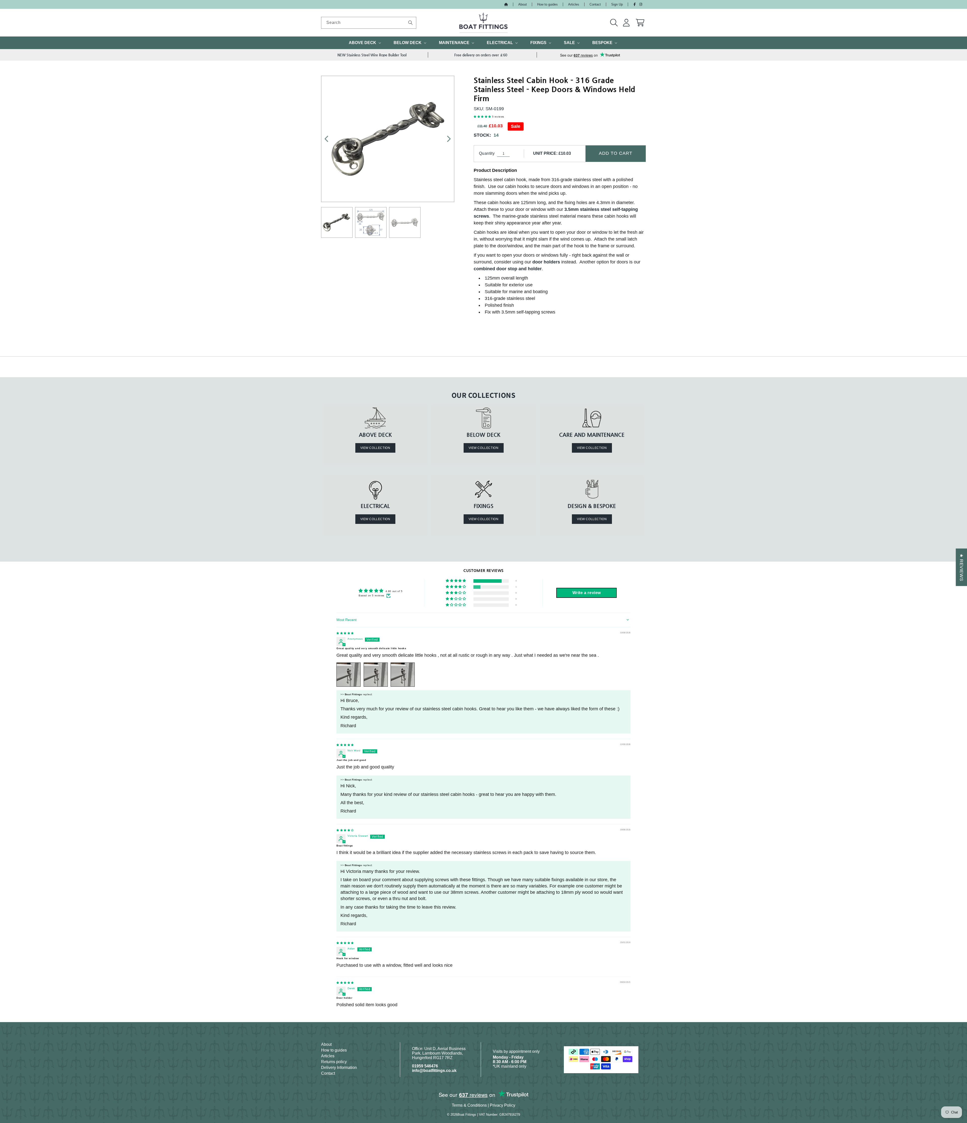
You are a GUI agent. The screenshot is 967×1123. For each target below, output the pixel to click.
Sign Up (617, 4)
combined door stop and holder (508, 268)
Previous (329, 139)
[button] (614, 22)
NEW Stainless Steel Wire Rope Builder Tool (371, 55)
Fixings (538, 43)
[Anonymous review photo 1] (348, 675)
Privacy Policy (502, 1105)
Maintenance (454, 43)
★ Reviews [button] (961, 567)
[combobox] (368, 22)
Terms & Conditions (469, 1105)
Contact (595, 4)
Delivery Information (339, 1067)
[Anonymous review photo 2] (376, 675)
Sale (569, 43)
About (522, 4)
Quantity (487, 153)
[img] (345, 633)
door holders (546, 261)
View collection (375, 448)
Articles (573, 4)
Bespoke (602, 43)
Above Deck (362, 43)
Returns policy (334, 1062)
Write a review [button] (586, 593)
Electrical (500, 43)
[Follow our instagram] (640, 4)
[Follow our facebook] (635, 4)
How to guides (547, 4)
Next (446, 139)
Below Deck (408, 43)
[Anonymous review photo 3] (403, 675)
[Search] (410, 22)
